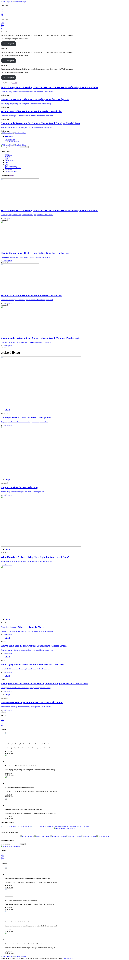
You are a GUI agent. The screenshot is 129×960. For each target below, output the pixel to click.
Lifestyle (7, 410)
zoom (6, 159)
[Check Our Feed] (83, 826)
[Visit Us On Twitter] (8, 826)
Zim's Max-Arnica (11, 166)
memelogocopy (14, 141)
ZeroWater (8, 169)
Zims (6, 164)
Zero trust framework (11, 171)
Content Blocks (10, 140)
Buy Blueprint (8, 44)
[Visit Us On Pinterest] (54, 826)
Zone (6, 162)
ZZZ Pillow (8, 155)
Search (23, 844)
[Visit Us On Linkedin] (69, 826)
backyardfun (9, 136)
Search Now (24, 147)
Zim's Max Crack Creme (13, 168)
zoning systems (10, 160)
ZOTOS (7, 157)
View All (14, 83)
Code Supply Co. (68, 958)
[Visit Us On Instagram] (23, 826)
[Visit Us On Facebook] (39, 826)
